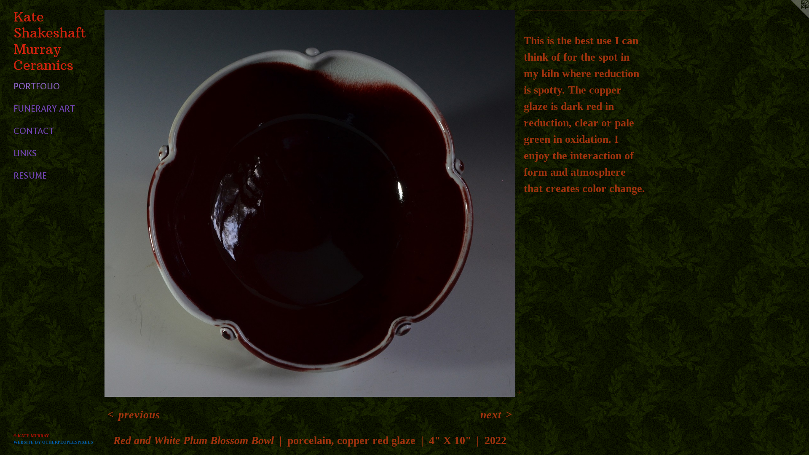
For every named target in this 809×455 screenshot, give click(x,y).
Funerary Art (44, 108)
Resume (30, 175)
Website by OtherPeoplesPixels (53, 442)
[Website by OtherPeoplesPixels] (792, 17)
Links (25, 153)
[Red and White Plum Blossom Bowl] (309, 203)
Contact (33, 131)
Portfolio (36, 86)
